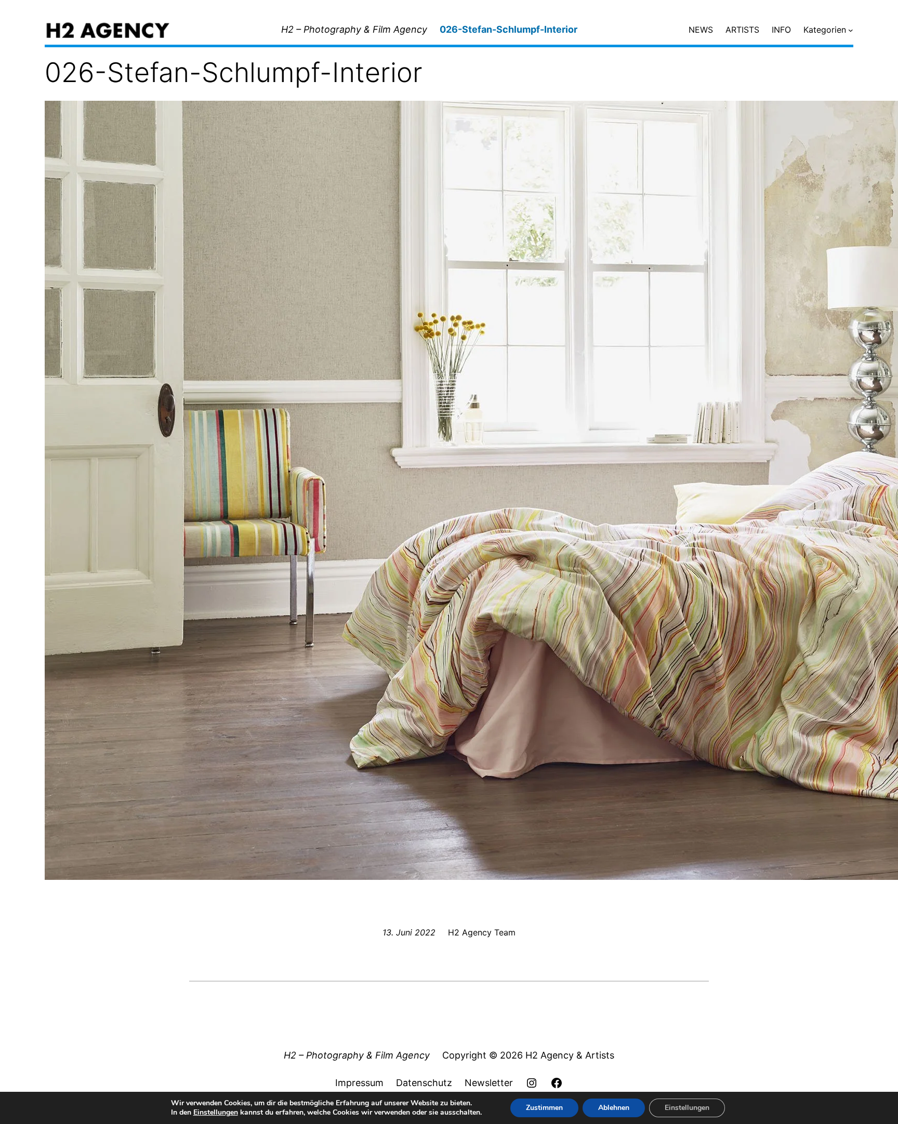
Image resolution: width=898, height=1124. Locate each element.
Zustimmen (544, 1108)
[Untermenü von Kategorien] (850, 30)
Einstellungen (215, 1112)
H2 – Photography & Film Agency (354, 29)
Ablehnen (613, 1108)
